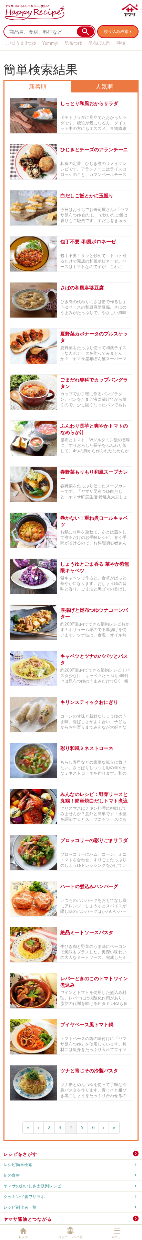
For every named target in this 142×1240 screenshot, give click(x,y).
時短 (120, 43)
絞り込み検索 (116, 31)
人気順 (104, 86)
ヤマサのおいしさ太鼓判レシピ (32, 1186)
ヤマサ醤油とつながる (27, 1219)
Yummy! (50, 43)
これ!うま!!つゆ (20, 43)
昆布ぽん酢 (99, 43)
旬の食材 (11, 1175)
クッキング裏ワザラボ (24, 1196)
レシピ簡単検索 (17, 1164)
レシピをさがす (20, 1154)
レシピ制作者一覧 (20, 1207)
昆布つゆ (73, 43)
